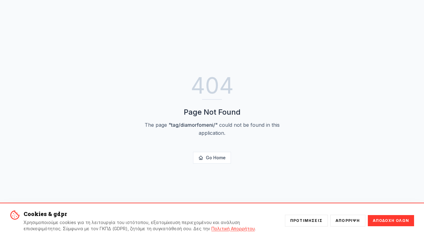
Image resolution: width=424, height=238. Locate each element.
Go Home (216, 157)
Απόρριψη (348, 220)
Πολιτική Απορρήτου (233, 228)
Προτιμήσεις (306, 220)
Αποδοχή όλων (391, 220)
